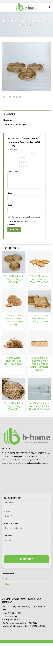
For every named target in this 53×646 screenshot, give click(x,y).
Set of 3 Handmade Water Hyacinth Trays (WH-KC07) (39, 279)
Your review (13, 171)
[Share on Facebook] (7, 97)
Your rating (12, 150)
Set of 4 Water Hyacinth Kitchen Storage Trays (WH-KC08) (13, 320)
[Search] (49, 7)
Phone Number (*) (11, 523)
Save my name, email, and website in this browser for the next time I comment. (24, 221)
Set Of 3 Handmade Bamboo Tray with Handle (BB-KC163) (39, 406)
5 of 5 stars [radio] (13, 166)
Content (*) (8, 535)
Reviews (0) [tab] (10, 113)
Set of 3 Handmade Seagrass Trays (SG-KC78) (14, 279)
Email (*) (7, 511)
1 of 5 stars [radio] (11, 153)
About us (8, 579)
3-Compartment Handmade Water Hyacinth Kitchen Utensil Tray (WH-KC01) (39, 364)
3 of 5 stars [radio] (13, 158)
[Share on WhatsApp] (3, 97)
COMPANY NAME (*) (12, 498)
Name (10, 193)
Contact (8, 589)
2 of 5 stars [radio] (25, 153)
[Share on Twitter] (10, 97)
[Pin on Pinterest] (17, 97)
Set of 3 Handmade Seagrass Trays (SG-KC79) (14, 406)
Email (10, 205)
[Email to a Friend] (13, 97)
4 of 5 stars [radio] (13, 162)
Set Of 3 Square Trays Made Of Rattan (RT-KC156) (39, 318)
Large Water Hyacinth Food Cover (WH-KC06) (13, 361)
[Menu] (4, 7)
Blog (7, 584)
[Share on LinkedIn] (20, 97)
